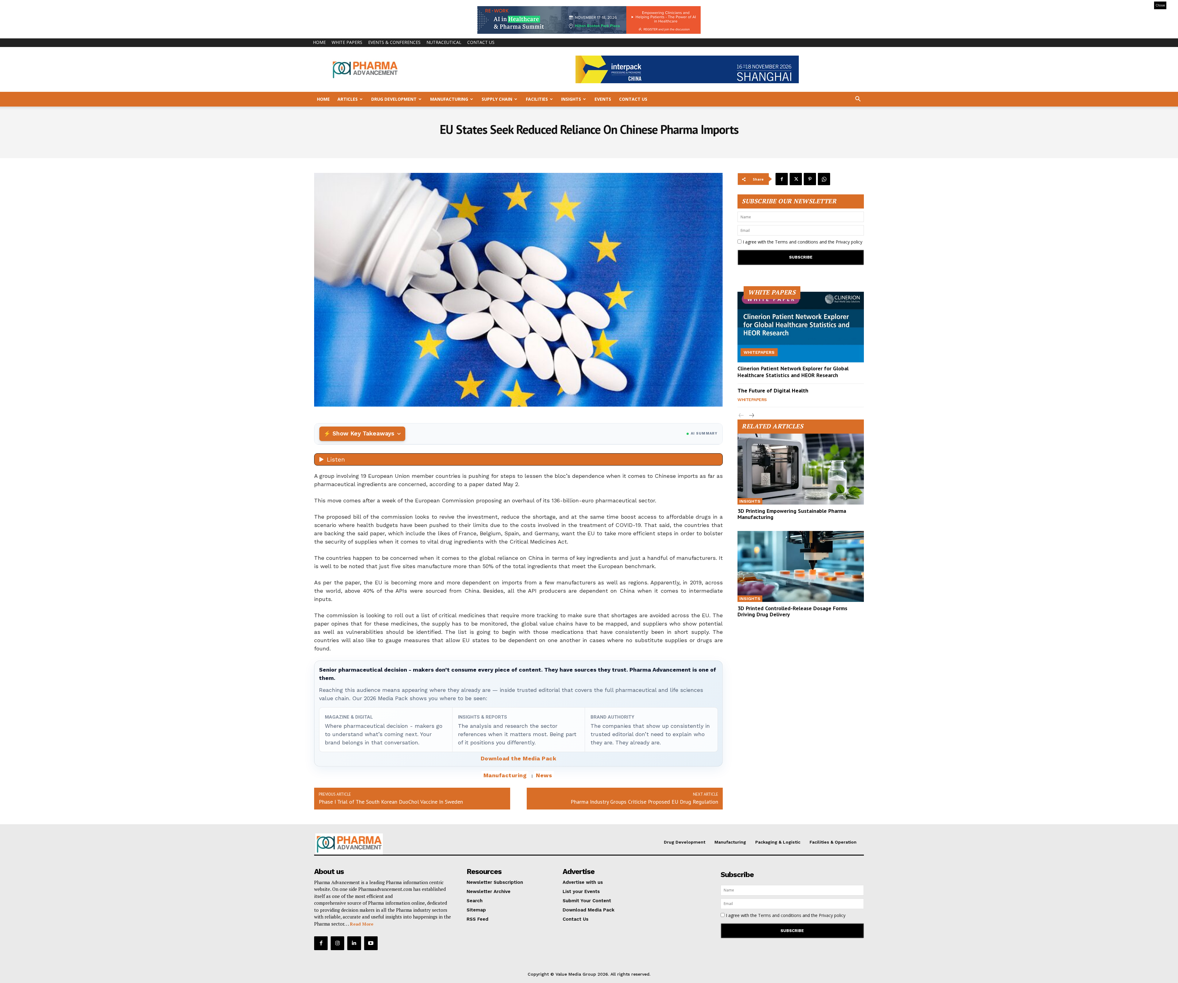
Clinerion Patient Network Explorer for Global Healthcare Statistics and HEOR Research (793, 372)
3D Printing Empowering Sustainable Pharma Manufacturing (791, 514)
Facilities (537, 99)
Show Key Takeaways (363, 433)
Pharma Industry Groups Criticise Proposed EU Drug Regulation (644, 801)
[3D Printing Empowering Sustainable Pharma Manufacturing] (800, 469)
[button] (857, 100)
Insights (571, 99)
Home (319, 42)
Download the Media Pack (518, 758)
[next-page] (751, 415)
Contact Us (481, 42)
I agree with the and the (801, 242)
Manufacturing (449, 99)
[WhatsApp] (824, 179)
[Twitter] (796, 179)
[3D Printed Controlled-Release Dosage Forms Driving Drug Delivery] (800, 566)
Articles (347, 99)
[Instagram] (337, 943)
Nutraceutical (443, 42)
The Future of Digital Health (772, 390)
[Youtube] (371, 943)
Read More (361, 924)
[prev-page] (741, 415)
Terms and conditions (796, 242)
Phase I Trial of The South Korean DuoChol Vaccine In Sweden (391, 801)
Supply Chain (497, 99)
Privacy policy (849, 242)
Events (603, 99)
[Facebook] (782, 179)
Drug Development (394, 99)
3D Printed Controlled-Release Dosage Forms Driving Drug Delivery (792, 611)
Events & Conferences (394, 42)
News (544, 775)
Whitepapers (759, 352)
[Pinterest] (810, 179)
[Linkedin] (354, 943)
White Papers (347, 42)
